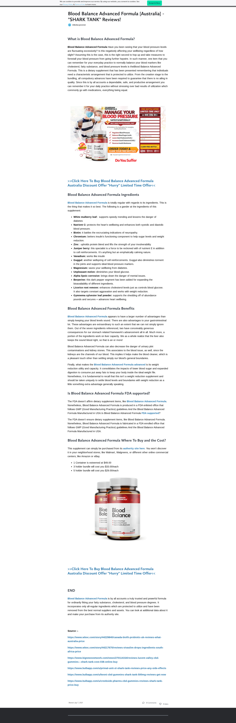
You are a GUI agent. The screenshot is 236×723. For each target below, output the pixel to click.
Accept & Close (154, 3)
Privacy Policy (68, 4)
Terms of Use (80, 4)
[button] (143, 703)
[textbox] (118, 361)
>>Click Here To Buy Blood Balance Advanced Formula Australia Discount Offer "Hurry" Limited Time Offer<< (111, 183)
